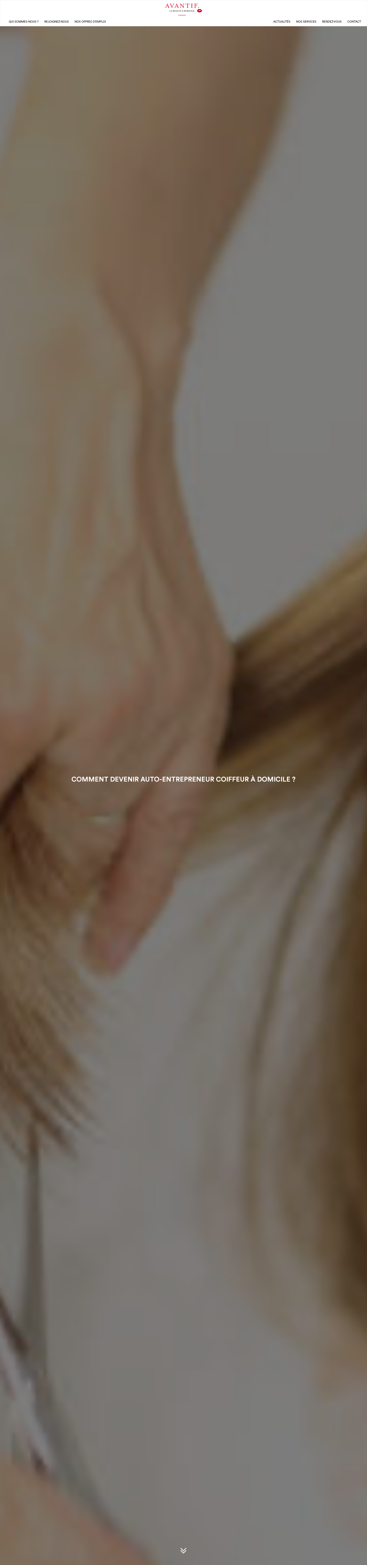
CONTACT (354, 21)
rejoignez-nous (56, 21)
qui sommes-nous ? (24, 21)
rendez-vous (332, 21)
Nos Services (306, 21)
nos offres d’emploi (90, 21)
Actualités (281, 21)
